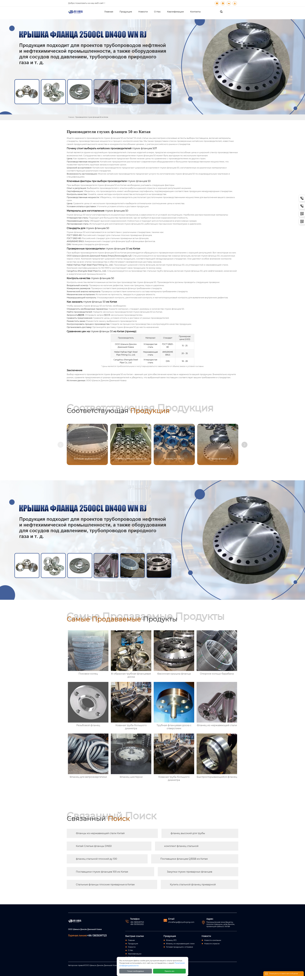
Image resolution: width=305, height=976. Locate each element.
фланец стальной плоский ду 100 (96, 858)
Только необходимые (135, 971)
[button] (244, 445)
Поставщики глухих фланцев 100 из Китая (102, 871)
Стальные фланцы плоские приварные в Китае (105, 884)
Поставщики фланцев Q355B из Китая (184, 858)
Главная (71, 117)
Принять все (169, 971)
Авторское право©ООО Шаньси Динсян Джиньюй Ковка (93, 965)
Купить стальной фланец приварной (193, 884)
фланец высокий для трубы (188, 833)
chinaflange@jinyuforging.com (181, 922)
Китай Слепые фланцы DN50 (94, 846)
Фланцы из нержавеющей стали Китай (100, 833)
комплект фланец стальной (181, 846)
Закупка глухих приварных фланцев (189, 871)
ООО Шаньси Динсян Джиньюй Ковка (106, 380)
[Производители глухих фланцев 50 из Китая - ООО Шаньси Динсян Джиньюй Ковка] (76, 12)
